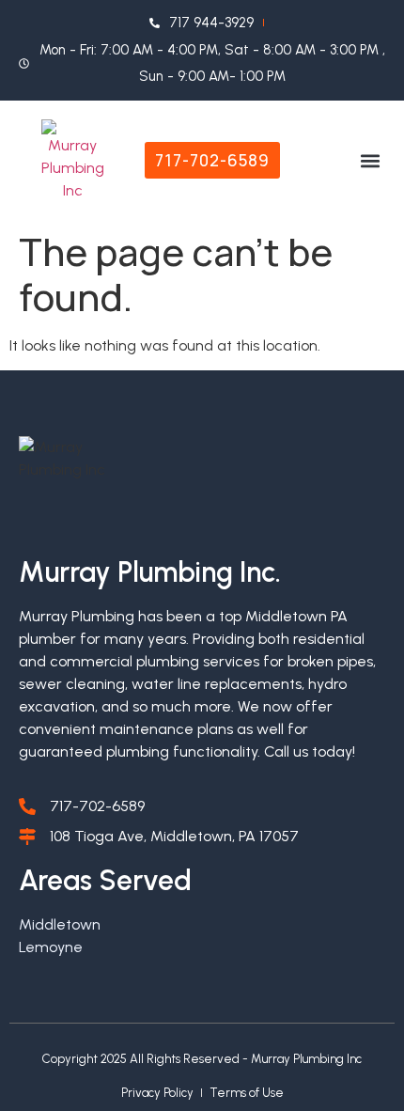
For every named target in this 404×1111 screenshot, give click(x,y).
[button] (369, 160)
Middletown (60, 924)
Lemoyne (51, 947)
